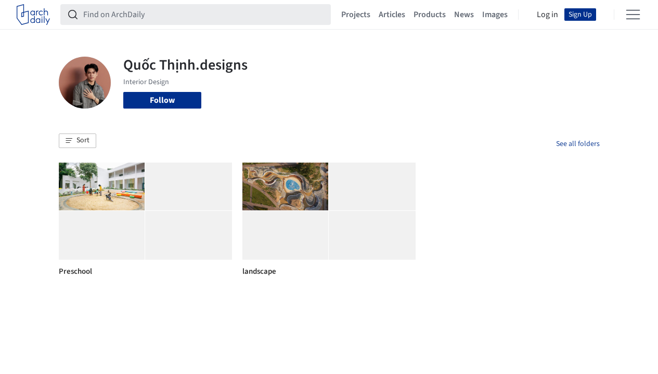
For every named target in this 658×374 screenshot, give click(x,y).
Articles (392, 14)
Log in (547, 14)
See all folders (578, 144)
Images (495, 14)
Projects (355, 14)
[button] (77, 140)
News (464, 14)
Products (430, 14)
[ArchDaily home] (33, 14)
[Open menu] (633, 14)
